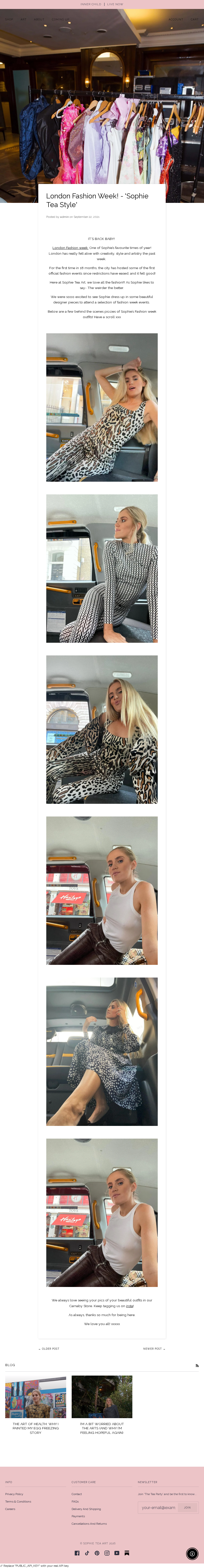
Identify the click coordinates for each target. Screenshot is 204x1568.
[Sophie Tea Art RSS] (197, 1365)
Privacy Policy (14, 1494)
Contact (77, 1494)
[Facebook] (77, 1553)
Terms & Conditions (18, 1501)
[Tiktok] (87, 1553)
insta (129, 1306)
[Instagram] (106, 1553)
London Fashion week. (70, 248)
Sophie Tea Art (95, 1543)
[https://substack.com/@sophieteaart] (126, 1553)
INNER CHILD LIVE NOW (102, 4)
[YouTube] (116, 1553)
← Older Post (48, 1348)
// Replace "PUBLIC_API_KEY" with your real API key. (102, 784)
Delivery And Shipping (86, 1509)
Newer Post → (154, 1348)
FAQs (75, 1501)
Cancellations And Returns (89, 1523)
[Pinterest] (97, 1553)
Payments (78, 1516)
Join (187, 1507)
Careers (10, 1509)
